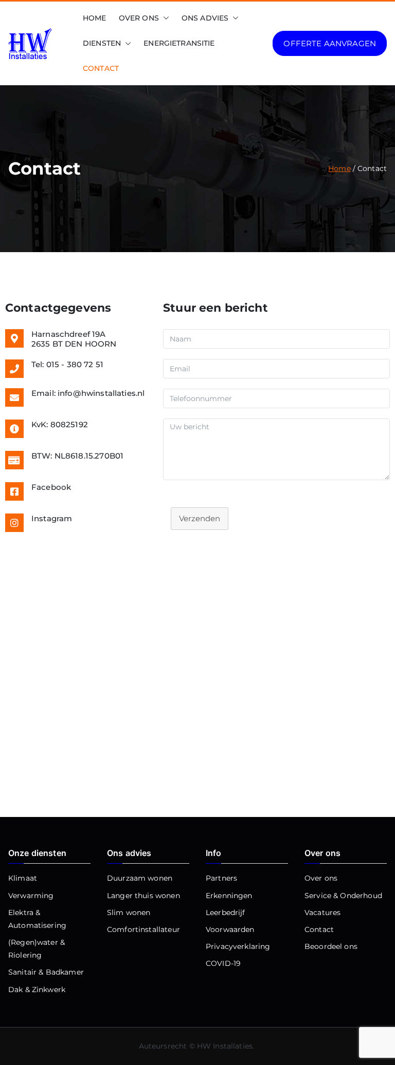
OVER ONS (139, 18)
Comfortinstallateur (143, 929)
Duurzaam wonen (139, 878)
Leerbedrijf (225, 912)
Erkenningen (229, 895)
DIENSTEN (102, 43)
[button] (164, 18)
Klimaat (22, 878)
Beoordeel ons (330, 946)
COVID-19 (223, 963)
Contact (319, 929)
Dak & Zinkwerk (36, 989)
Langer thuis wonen (143, 895)
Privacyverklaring (238, 946)
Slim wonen (129, 912)
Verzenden (199, 518)
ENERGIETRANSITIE (178, 43)
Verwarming (31, 895)
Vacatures (322, 912)
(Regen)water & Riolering (36, 949)
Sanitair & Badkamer (46, 972)
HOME (94, 18)
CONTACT (101, 68)
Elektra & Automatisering (37, 919)
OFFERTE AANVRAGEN (329, 43)
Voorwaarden (230, 929)
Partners (221, 878)
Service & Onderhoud (343, 895)
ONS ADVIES (205, 18)
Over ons (320, 878)
